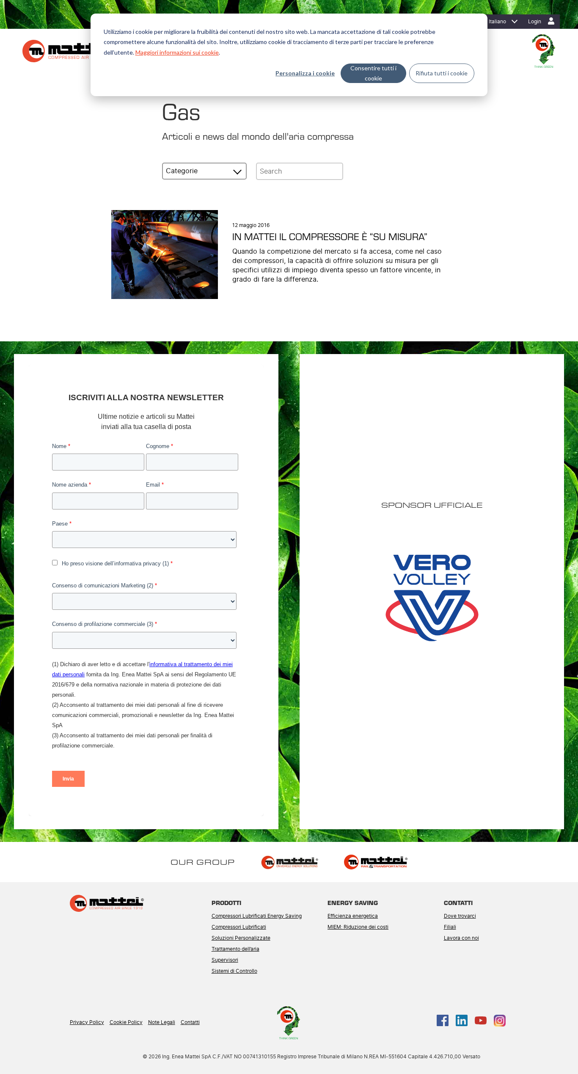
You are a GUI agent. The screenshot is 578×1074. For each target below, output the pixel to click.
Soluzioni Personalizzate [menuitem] (241, 938)
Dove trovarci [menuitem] (460, 916)
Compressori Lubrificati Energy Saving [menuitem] (257, 916)
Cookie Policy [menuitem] (126, 1022)
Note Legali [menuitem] (161, 1022)
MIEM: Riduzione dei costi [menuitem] (358, 927)
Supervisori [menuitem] (225, 960)
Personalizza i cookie (305, 73)
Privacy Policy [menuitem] (87, 1022)
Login (534, 21)
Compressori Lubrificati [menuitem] (239, 927)
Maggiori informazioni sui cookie (177, 52)
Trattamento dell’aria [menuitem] (235, 949)
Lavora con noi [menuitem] (461, 938)
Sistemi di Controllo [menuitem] (234, 971)
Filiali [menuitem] (450, 927)
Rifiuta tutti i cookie (442, 73)
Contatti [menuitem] (190, 1022)
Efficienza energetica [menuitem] (353, 916)
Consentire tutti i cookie (373, 73)
